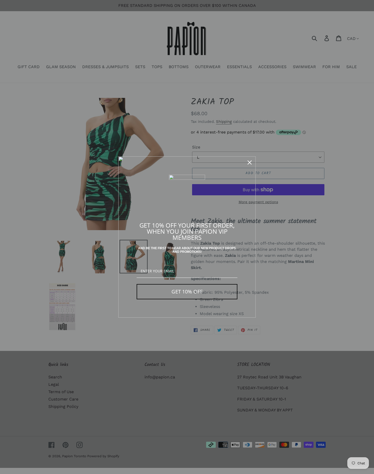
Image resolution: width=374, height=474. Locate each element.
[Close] (249, 162)
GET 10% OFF (187, 291)
